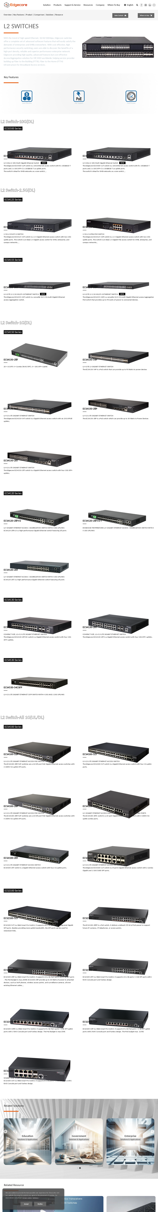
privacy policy (27, 1198)
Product (29, 15)
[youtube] (145, 5)
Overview (8, 15)
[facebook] (141, 5)
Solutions (49, 15)
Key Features (18, 15)
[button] (137, 5)
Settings (35, 1198)
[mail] (154, 5)
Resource (59, 15)
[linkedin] (149, 5)
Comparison (39, 15)
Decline (40, 1204)
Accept (26, 1204)
